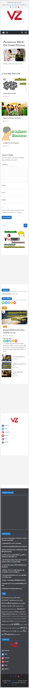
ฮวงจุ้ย (14, 631)
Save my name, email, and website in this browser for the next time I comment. (13, 211)
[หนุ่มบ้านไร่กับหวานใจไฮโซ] (14, 103)
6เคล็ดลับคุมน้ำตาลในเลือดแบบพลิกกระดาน (12, 588)
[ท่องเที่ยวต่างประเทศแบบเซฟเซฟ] (6, 365)
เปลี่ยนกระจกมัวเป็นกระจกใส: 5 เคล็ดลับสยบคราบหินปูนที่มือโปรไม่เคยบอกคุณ (16, 5)
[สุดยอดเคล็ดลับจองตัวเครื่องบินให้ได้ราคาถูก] (14, 317)
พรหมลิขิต (5, 628)
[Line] (3, 302)
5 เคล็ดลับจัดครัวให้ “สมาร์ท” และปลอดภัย (11, 543)
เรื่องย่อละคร (9, 634)
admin (12, 335)
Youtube (6, 435)
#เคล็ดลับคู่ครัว (22, 612)
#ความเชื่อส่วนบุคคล (10, 603)
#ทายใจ (21, 606)
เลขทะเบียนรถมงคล (9, 93)
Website (4, 200)
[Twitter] (9, 302)
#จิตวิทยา (4, 606)
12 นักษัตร (21, 614)
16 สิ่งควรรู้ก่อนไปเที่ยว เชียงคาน (17, 372)
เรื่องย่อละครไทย (17, 634)
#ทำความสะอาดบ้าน (6, 609)
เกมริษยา (18, 631)
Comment (5, 164)
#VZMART (5, 600)
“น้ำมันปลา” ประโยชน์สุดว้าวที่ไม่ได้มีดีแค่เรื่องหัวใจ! (14, 580)
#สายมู (16, 612)
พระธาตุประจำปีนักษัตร (12, 628)
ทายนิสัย (15, 624)
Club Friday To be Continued (16, 618)
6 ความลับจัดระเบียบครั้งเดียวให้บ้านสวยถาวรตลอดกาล (14, 546)
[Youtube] (14, 302)
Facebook (6, 425)
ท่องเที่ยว (5, 326)
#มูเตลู (19, 609)
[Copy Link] (11, 302)
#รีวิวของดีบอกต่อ (10, 612)
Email (4, 192)
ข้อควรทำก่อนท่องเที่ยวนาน (18, 356)
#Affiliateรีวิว (16, 598)
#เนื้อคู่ (3, 614)
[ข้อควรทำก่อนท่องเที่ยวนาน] (6, 357)
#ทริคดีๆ (17, 606)
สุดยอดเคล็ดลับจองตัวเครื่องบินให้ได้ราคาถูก (14, 331)
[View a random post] (25, 32)
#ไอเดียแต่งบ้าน (15, 614)
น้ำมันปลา (21, 624)
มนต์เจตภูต (18, 628)
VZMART (6, 442)
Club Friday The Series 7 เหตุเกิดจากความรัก (19, 616)
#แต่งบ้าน (8, 614)
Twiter (6, 428)
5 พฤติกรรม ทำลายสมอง (11, 143)
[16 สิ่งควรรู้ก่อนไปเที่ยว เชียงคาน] (6, 374)
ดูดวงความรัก (8, 624)
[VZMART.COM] (3, 32)
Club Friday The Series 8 (6, 618)
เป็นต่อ (21, 631)
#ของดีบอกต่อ (13, 600)
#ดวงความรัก (11, 606)
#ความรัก (20, 600)
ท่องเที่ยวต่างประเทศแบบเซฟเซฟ (19, 364)
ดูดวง (3, 624)
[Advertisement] (14, 269)
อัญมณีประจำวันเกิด (9, 631)
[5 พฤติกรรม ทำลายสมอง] (14, 128)
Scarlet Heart (16, 621)
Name (4, 185)
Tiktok (6, 438)
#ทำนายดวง (14, 609)
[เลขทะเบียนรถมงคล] (14, 78)
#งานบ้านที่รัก (21, 603)
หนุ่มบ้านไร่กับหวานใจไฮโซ (12, 118)
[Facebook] (6, 302)
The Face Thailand (22, 621)
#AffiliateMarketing (7, 598)
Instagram (6, 432)
